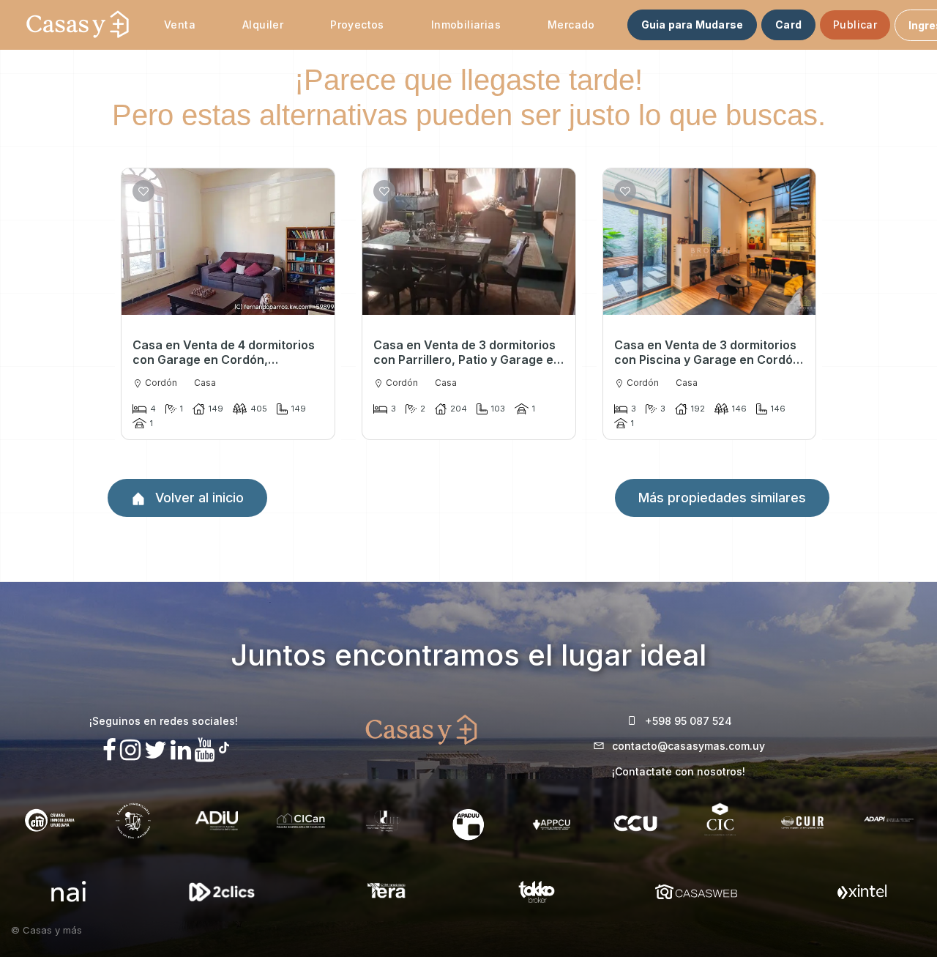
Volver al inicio (198, 497)
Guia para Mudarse (692, 24)
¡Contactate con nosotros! (678, 771)
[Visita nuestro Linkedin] (181, 750)
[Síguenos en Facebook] (109, 750)
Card (788, 24)
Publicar (855, 24)
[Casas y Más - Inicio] (77, 25)
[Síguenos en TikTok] (224, 745)
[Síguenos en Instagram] (130, 750)
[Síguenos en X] (155, 750)
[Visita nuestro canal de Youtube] (205, 750)
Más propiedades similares (722, 497)
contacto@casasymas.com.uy (688, 746)
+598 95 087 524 (688, 721)
